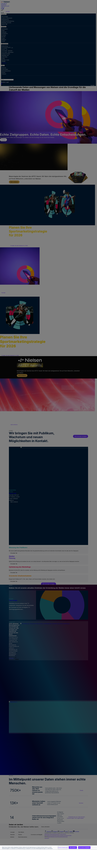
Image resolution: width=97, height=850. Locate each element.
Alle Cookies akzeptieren (84, 847)
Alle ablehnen (73, 847)
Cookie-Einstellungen (63, 847)
